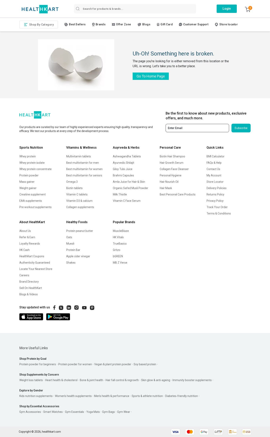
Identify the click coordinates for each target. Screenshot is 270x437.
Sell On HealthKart (30, 288)
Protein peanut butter (79, 230)
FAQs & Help (214, 162)
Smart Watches (53, 411)
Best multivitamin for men (82, 162)
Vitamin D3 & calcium (79, 200)
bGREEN (118, 256)
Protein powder (29, 175)
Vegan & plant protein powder (112, 364)
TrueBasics (120, 243)
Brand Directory (29, 281)
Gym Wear (123, 411)
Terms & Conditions (219, 213)
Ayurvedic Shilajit (123, 162)
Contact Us (213, 169)
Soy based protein (145, 364)
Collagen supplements (80, 207)
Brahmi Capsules (123, 175)
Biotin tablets (74, 188)
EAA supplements (30, 200)
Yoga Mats (93, 411)
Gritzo (116, 249)
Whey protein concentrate (35, 169)
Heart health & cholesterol (61, 380)
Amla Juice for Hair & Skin (129, 181)
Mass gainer (27, 181)
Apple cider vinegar (78, 256)
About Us (25, 230)
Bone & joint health (91, 380)
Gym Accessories (30, 411)
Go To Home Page (151, 76)
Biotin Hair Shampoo (172, 156)
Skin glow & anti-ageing (155, 380)
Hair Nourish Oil (169, 181)
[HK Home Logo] (40, 9)
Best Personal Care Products (177, 194)
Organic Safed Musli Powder (130, 188)
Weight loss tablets (31, 380)
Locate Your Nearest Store (35, 269)
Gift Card (166, 24)
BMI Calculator (216, 156)
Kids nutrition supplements (36, 396)
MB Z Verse (120, 262)
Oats (69, 237)
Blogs (146, 24)
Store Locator (215, 181)
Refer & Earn (27, 237)
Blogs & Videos (28, 294)
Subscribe (241, 128)
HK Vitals (118, 237)
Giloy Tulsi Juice (122, 169)
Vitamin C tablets (77, 194)
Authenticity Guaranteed (34, 262)
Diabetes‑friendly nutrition (181, 396)
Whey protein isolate (32, 162)
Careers (24, 275)
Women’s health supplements (73, 396)
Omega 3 (72, 181)
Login (227, 9)
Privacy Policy (215, 200)
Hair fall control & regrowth (122, 380)
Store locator (228, 24)
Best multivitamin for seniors (84, 175)
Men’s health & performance (111, 396)
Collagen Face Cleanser (174, 169)
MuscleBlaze (121, 230)
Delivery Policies (217, 188)
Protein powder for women (75, 364)
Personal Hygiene (170, 175)
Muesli (70, 243)
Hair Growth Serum (171, 162)
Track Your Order (217, 207)
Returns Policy (215, 194)
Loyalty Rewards (29, 243)
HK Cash (24, 249)
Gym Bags (108, 411)
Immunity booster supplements (192, 380)
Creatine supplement (32, 194)
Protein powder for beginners (37, 364)
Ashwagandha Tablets (127, 156)
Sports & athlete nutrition (147, 396)
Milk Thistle (120, 194)
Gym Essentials (74, 411)
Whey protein (27, 156)
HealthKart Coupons (31, 256)
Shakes (71, 262)
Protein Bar (73, 249)
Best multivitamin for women (84, 169)
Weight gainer (28, 188)
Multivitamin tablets (78, 156)
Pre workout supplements (35, 207)
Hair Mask (166, 188)
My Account (214, 175)
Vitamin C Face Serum (127, 200)
